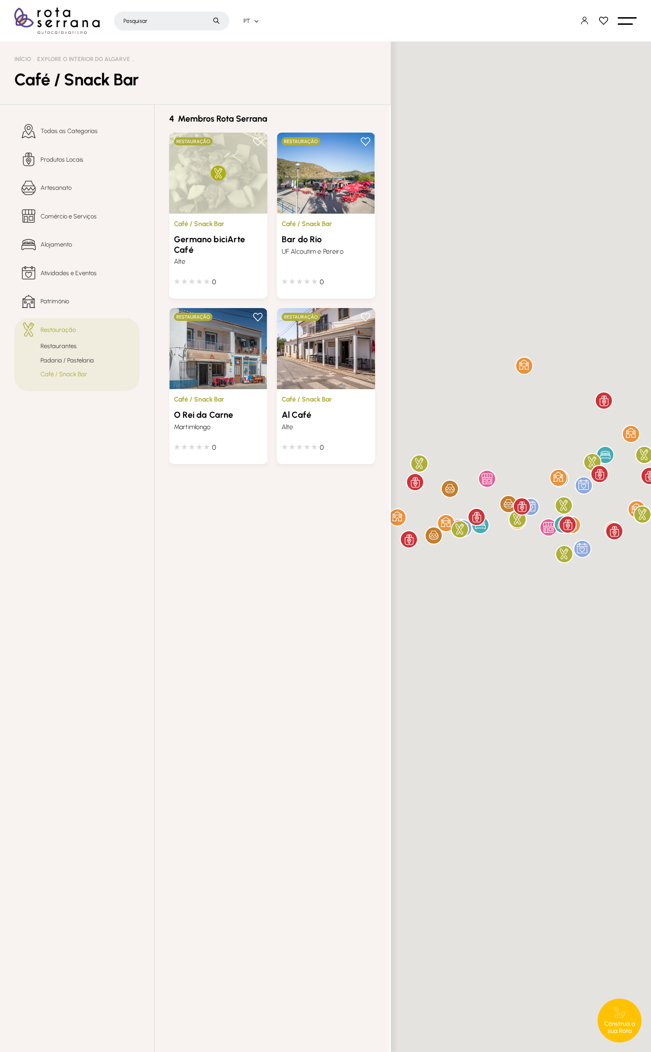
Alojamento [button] (56, 244)
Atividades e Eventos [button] (69, 273)
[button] (627, 21)
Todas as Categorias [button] (69, 130)
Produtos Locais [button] (62, 159)
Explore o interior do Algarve (83, 59)
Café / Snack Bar (199, 224)
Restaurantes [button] (59, 346)
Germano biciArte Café (209, 244)
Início (22, 59)
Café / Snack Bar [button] (64, 374)
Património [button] (55, 301)
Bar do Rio (302, 239)
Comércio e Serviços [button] (69, 216)
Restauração (193, 141)
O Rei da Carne (204, 415)
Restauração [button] (58, 329)
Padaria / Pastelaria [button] (67, 360)
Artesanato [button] (56, 187)
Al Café (296, 415)
